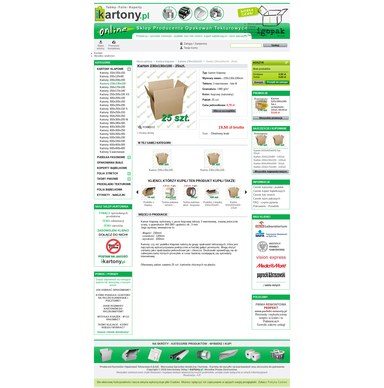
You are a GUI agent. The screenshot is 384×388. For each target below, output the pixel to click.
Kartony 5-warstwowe (112, 151)
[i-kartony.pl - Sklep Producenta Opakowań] (122, 21)
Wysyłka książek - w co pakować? (113, 318)
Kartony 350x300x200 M (114, 119)
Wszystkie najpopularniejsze (271, 171)
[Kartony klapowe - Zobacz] (106, 361)
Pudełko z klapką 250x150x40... (212, 203)
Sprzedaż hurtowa (257, 35)
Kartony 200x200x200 (112, 79)
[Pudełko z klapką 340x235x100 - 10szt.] (149, 199)
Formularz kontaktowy (114, 45)
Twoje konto (191, 47)
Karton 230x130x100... (162, 170)
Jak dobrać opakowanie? (113, 290)
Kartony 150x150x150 (112, 72)
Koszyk (258, 82)
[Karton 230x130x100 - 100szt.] (162, 167)
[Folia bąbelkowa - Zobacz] (253, 361)
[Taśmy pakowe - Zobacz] (204, 361)
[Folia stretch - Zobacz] (179, 361)
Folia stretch (107, 173)
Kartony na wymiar (257, 29)
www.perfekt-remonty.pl (271, 311)
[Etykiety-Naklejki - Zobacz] (277, 361)
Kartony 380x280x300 (112, 123)
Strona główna (255, 24)
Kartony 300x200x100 (112, 97)
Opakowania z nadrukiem (261, 32)
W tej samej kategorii (154, 142)
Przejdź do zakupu (277, 82)
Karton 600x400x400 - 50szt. (269, 163)
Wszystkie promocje (270, 118)
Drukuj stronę (146, 133)
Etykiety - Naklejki (111, 195)
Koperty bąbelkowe (112, 168)
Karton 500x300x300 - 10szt (233, 205)
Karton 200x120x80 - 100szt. (269, 156)
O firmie (251, 26)
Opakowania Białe (110, 162)
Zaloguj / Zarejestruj (195, 43)
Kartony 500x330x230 (112, 137)
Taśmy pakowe (107, 178)
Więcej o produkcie (152, 214)
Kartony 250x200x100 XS (114, 94)
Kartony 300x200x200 (112, 105)
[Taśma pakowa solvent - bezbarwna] (170, 199)
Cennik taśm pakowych (266, 198)
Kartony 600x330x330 (112, 141)
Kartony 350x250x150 (112, 112)
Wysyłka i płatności (104, 56)
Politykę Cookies (277, 382)
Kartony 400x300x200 (112, 126)
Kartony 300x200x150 (112, 101)
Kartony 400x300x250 (112, 130)
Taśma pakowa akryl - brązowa (191, 203)
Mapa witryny (100, 45)
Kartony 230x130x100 (113, 83)
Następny (246, 192)
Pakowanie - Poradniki (266, 206)
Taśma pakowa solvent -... (170, 203)
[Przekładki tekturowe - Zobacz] (228, 361)
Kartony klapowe (110, 68)
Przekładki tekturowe (114, 184)
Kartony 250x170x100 (112, 87)
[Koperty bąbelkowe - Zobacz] (155, 361)
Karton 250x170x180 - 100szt (270, 167)
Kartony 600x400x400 (112, 148)
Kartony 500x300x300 (112, 133)
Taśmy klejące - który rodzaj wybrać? (113, 326)
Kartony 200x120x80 (112, 76)
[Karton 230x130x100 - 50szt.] (213, 167)
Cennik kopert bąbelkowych (269, 191)
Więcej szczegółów (224, 110)
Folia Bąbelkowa (109, 189)
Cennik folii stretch (264, 194)
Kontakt (98, 53)
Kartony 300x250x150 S (114, 108)
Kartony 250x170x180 (112, 90)
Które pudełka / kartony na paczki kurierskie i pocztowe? (113, 298)
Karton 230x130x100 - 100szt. (270, 160)
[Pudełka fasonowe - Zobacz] (130, 361)
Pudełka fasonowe (111, 157)
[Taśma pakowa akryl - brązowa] (191, 199)
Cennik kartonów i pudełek (268, 187)
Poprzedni (137, 192)
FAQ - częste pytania (265, 202)
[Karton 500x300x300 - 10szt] (234, 199)
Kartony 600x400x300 (112, 144)
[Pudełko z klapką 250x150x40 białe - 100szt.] (212, 199)
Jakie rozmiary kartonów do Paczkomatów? (113, 309)
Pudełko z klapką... (148, 203)
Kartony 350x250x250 (112, 115)
